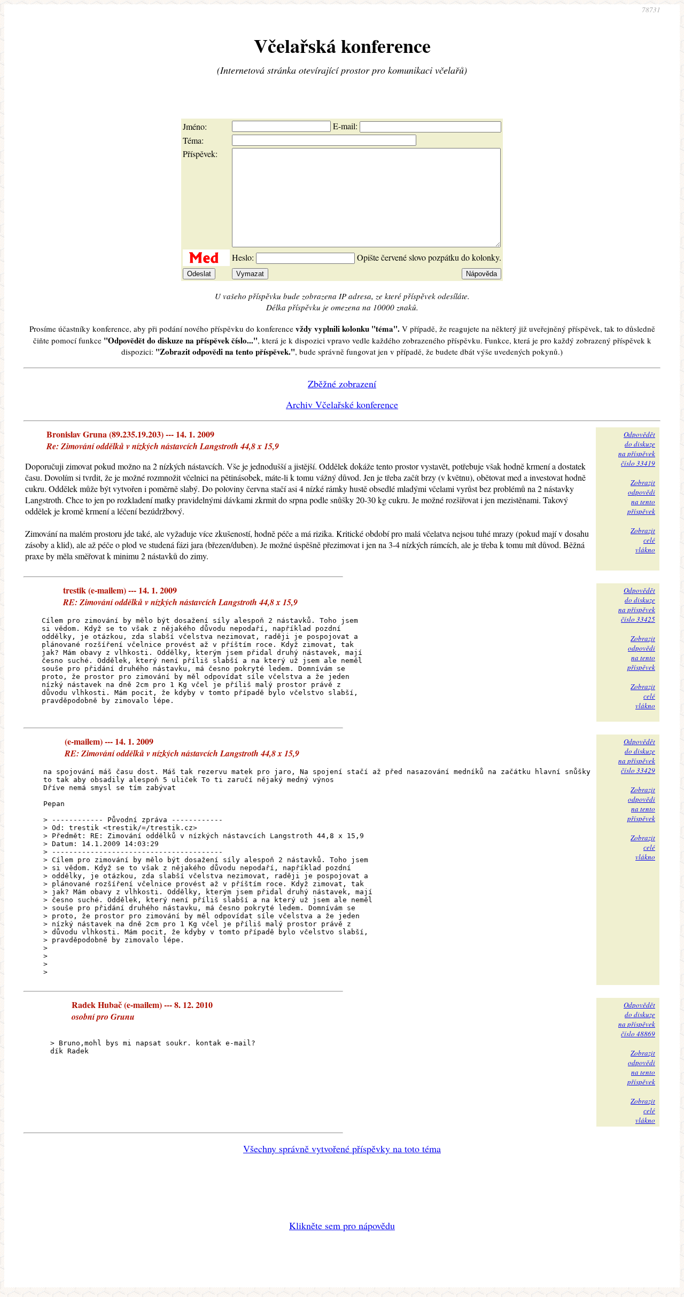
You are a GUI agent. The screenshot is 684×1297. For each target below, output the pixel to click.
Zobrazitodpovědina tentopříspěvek (641, 497)
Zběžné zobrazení (342, 383)
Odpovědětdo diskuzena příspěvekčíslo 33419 (636, 448)
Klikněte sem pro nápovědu (342, 1225)
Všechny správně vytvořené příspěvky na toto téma (342, 1148)
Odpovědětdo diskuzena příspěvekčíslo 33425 (636, 604)
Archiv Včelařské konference (342, 404)
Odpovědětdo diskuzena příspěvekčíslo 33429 (636, 756)
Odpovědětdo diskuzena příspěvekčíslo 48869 (636, 1019)
